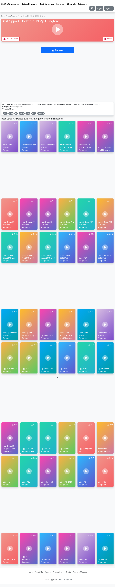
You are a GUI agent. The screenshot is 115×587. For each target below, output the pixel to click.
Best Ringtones (47, 4)
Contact (47, 572)
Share (109, 39)
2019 (28, 113)
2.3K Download (12, 39)
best (5, 113)
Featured (60, 4)
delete (22, 113)
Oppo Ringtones (12, 16)
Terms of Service (80, 572)
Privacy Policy (58, 572)
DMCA (68, 572)
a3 (16, 113)
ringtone (41, 113)
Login (99, 8)
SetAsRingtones (10, 3)
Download (58, 50)
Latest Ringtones (29, 4)
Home (3, 16)
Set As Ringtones (65, 579)
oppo (11, 113)
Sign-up (109, 8)
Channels (71, 4)
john (15, 109)
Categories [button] (83, 4)
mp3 (33, 113)
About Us (39, 572)
